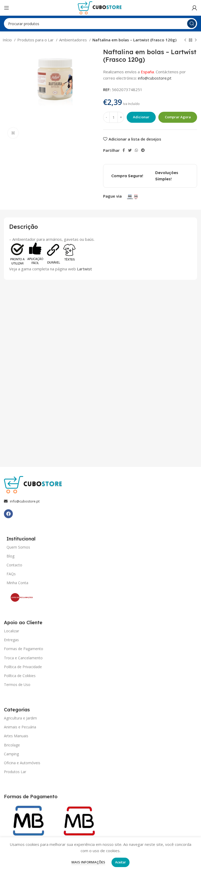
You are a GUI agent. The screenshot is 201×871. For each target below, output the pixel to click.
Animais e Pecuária (20, 726)
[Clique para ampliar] (13, 133)
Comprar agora (178, 117)
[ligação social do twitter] (129, 150)
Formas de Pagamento (23, 648)
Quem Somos (18, 547)
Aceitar (120, 862)
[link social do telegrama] (142, 150)
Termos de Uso (17, 684)
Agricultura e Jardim (20, 718)
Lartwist (84, 268)
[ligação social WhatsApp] (136, 150)
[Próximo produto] (195, 40)
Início (8, 39)
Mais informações (88, 862)
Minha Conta (17, 582)
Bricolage (12, 744)
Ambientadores (73, 39)
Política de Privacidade (23, 666)
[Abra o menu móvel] (6, 8)
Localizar (11, 630)
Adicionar (141, 117)
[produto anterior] (185, 40)
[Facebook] (8, 513)
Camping (11, 753)
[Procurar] (191, 23)
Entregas (11, 639)
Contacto (14, 564)
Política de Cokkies (20, 675)
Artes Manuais (16, 735)
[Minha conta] (194, 8)
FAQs (11, 573)
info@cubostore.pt (154, 78)
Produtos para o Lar (36, 39)
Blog (10, 556)
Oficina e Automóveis (22, 762)
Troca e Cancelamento (23, 657)
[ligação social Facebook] (123, 150)
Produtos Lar (15, 771)
